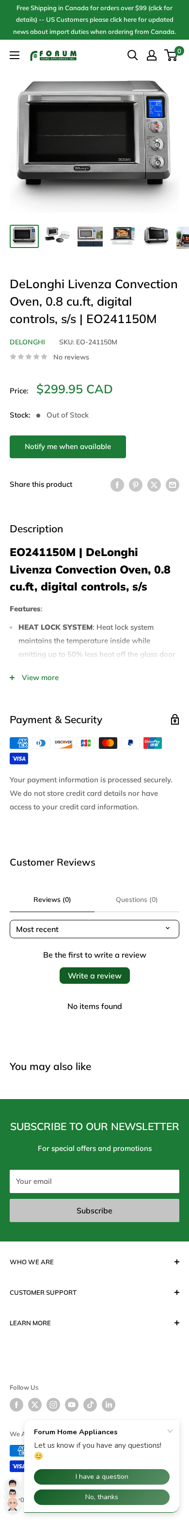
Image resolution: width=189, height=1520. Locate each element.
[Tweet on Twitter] (154, 485)
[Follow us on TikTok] (90, 1404)
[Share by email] (172, 485)
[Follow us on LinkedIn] (108, 1404)
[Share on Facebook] (117, 485)
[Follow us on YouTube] (72, 1404)
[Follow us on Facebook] (16, 1404)
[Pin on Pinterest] (135, 485)
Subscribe (94, 1210)
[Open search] (132, 55)
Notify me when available (68, 446)
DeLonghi (27, 342)
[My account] (152, 55)
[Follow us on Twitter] (35, 1404)
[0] (171, 55)
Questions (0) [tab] (137, 899)
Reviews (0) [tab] (52, 899)
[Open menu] (14, 55)
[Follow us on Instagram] (53, 1404)
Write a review (95, 975)
